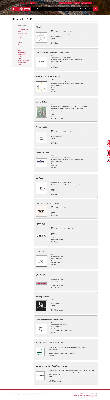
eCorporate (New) (86, 3)
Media (81, 8)
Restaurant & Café (22, 52)
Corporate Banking (23, 394)
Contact (91, 8)
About (86, 8)
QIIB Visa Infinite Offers (21, 26)
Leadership (67, 8)
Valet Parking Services (23, 29)
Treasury (51, 8)
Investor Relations (58, 8)
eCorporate (76, 3)
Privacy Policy (38, 394)
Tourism (20, 39)
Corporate (45, 8)
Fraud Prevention (75, 8)
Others (19, 44)
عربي (32, 3)
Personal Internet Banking (65, 3)
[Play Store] (96, 3)
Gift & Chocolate (22, 42)
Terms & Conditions (31, 394)
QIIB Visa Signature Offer (22, 48)
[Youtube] (25, 3)
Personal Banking (15, 394)
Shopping (20, 37)
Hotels (19, 31)
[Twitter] (23, 3)
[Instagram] (21, 3)
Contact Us (44, 394)
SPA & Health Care (22, 35)
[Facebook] (28, 3)
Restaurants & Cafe (22, 33)
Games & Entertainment (23, 41)
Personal (39, 8)
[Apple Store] (93, 3)
